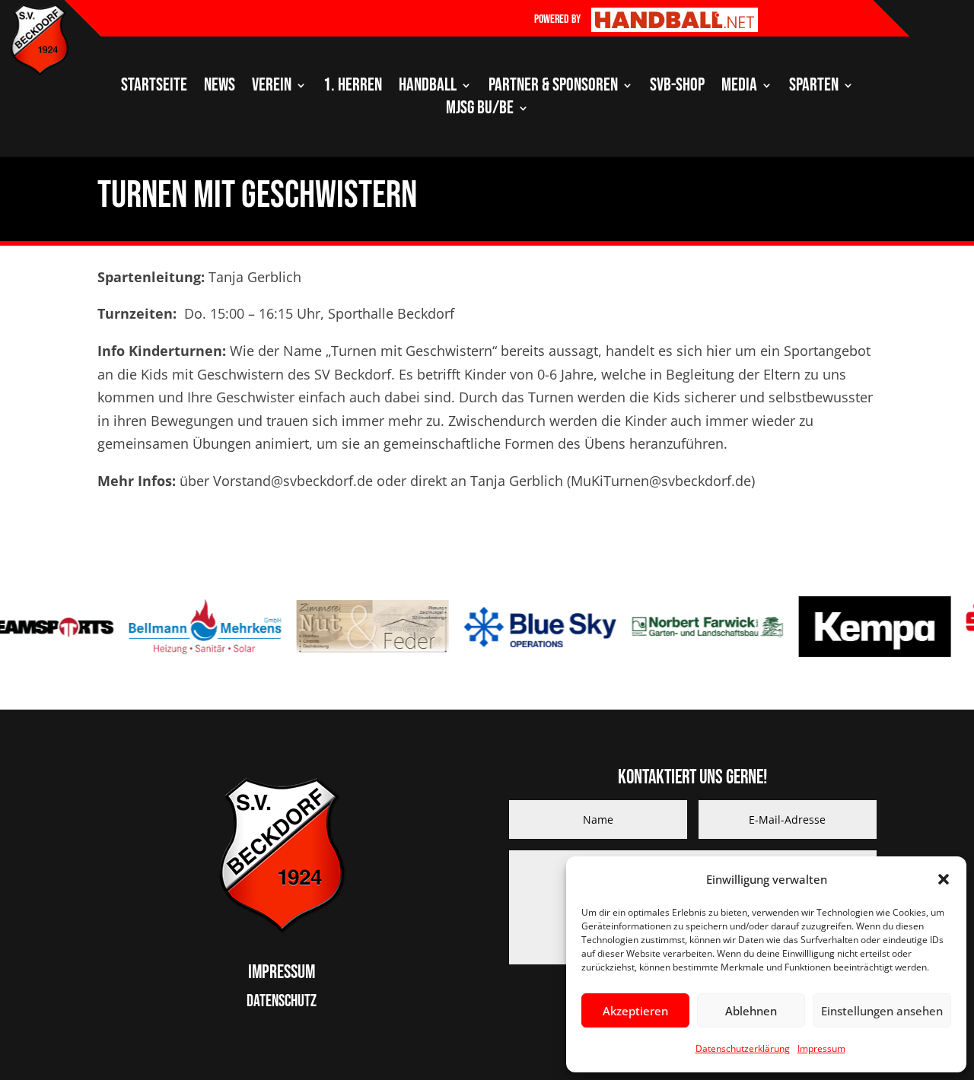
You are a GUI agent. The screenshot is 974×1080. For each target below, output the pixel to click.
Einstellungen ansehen (882, 1010)
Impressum (821, 1048)
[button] (943, 879)
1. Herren (352, 88)
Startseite (154, 88)
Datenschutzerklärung (742, 1048)
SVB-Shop (677, 88)
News (219, 88)
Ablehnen (751, 1010)
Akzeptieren (635, 1010)
